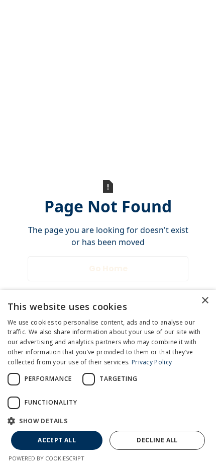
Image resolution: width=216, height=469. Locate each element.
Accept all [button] (57, 440)
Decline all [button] (157, 440)
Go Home (108, 268)
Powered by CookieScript (46, 458)
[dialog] (108, 379)
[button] (108, 421)
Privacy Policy (152, 362)
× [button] (204, 300)
